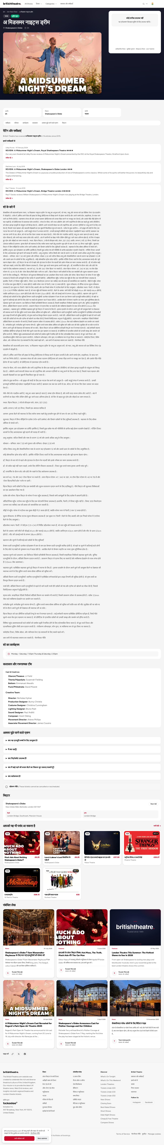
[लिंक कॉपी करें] (12, 1054)
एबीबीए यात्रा (77, 1099)
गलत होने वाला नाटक (51, 895)
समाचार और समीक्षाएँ (66, 4)
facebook (149, 1102)
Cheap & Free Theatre (109, 1119)
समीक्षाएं (8, 123)
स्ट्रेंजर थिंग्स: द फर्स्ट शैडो (133, 857)
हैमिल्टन (75, 1088)
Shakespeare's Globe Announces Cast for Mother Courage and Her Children (79, 1024)
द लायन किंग (77, 1076)
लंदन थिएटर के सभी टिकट (51, 1076)
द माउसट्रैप (9, 895)
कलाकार (35, 123)
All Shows (29, 4)
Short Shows (106, 1111)
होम (4, 12)
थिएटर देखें (153, 804)
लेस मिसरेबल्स (77, 1084)
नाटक (6, 16)
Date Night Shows (108, 1115)
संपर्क (132, 1084)
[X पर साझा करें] (18, 1054)
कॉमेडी (45, 1103)
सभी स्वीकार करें (19, 1138)
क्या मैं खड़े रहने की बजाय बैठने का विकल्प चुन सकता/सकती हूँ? (31, 767)
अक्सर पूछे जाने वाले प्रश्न (50, 123)
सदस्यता (133, 1092)
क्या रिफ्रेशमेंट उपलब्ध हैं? (17, 758)
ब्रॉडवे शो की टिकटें (49, 1111)
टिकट (38, 4)
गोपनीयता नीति (136, 1134)
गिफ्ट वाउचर (135, 1088)
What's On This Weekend (111, 1080)
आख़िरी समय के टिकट (49, 1080)
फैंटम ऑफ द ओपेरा (79, 1080)
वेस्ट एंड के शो (47, 1084)
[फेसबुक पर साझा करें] (25, 1054)
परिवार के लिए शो (48, 1099)
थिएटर (64, 123)
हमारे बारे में (134, 1080)
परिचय (16, 123)
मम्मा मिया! (76, 1096)
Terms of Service (123, 1134)
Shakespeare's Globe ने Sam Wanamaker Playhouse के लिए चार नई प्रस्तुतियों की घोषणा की (25, 954)
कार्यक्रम (25, 123)
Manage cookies (154, 1134)
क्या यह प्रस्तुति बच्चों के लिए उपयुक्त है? (23, 740)
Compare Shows (107, 1122)
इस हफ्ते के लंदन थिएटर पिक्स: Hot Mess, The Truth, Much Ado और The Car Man (80, 954)
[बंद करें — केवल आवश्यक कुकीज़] (48, 1130)
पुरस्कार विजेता (47, 1107)
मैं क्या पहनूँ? (12, 749)
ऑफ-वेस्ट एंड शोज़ (48, 1088)
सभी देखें (157, 826)
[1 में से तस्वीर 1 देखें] (52, 63)
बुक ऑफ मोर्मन (77, 1107)
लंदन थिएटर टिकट (12, 12)
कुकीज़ (144, 1134)
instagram (137, 1102)
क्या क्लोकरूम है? (14, 776)
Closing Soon (106, 1103)
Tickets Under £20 (108, 1088)
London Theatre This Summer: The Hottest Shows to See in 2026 (133, 954)
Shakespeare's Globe (13, 28)
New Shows (105, 1099)
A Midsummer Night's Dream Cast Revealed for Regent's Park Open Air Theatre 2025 (28, 1024)
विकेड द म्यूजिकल (78, 1092)
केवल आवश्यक (42, 1138)
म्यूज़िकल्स (46, 1092)
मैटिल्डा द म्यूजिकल (79, 1103)
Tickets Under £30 (108, 1092)
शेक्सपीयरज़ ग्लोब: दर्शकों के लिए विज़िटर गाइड (129, 1023)
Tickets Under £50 (108, 1096)
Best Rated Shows (108, 1107)
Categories (50, 4)
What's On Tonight (108, 1076)
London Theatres (107, 1084)
